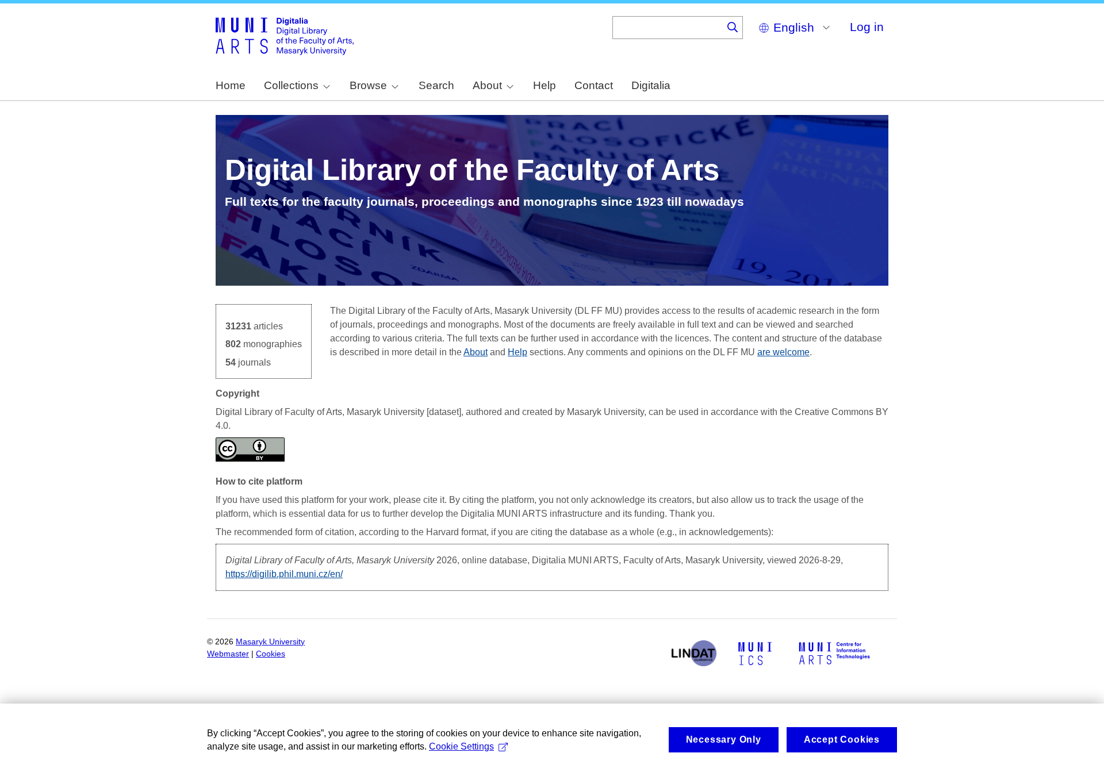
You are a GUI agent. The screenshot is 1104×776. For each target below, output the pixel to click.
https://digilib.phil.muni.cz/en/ (284, 574)
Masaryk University (270, 641)
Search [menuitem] (436, 85)
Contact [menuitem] (593, 85)
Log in (867, 26)
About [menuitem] (487, 85)
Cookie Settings (461, 746)
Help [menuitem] (544, 85)
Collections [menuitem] (291, 85)
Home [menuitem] (231, 85)
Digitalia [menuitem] (650, 85)
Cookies (270, 654)
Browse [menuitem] (368, 85)
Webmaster (228, 654)
